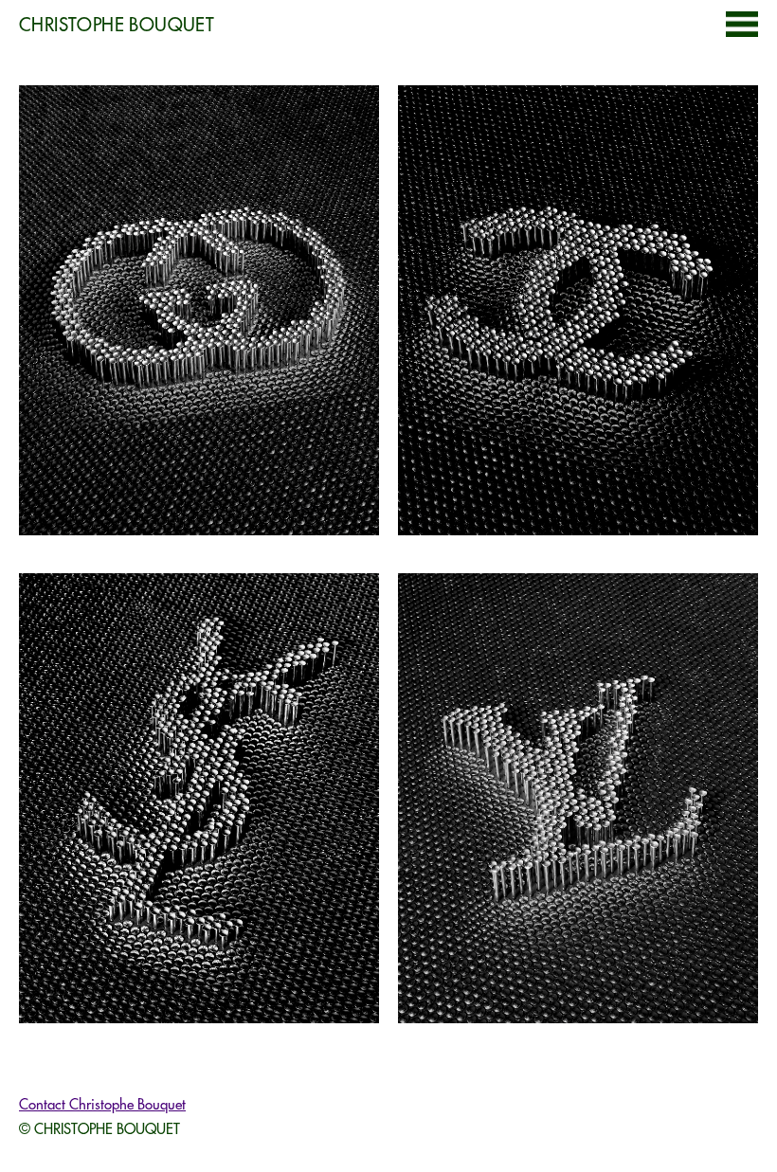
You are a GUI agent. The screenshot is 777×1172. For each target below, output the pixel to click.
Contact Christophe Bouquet (102, 1104)
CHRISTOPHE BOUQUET (116, 24)
